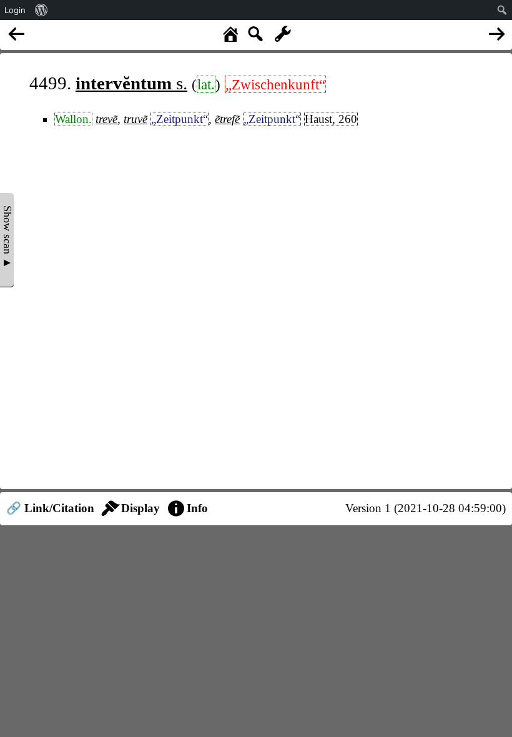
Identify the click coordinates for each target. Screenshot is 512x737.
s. (131, 83)
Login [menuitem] (15, 10)
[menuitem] (41, 10)
